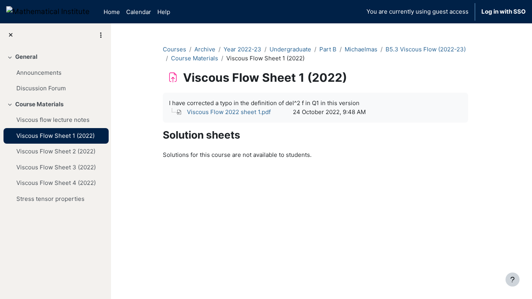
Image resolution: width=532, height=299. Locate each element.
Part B (327, 49)
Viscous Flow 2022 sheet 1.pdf (229, 112)
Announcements (39, 72)
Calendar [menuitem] (138, 12)
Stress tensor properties (50, 198)
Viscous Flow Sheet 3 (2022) (56, 167)
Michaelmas (361, 49)
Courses (174, 49)
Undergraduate (290, 49)
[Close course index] (10, 35)
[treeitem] (55, 73)
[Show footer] (513, 280)
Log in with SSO (503, 11)
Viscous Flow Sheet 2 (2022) (55, 151)
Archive (204, 49)
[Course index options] (101, 35)
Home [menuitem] (112, 12)
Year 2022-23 (242, 49)
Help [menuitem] (163, 12)
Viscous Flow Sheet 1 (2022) (55, 135)
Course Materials (39, 104)
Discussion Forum (41, 88)
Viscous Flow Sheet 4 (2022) (56, 182)
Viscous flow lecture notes (53, 119)
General (26, 56)
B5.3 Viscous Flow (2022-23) (426, 49)
